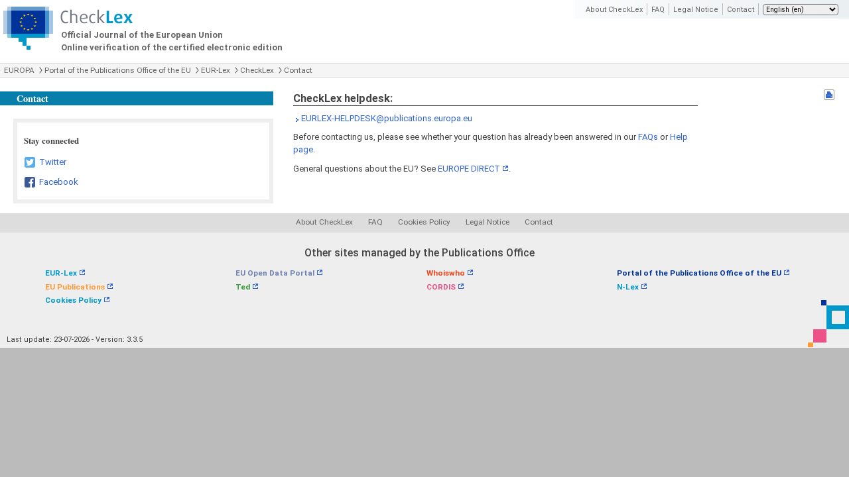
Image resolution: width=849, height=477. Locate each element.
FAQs (648, 137)
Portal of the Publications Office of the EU (117, 70)
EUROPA (19, 70)
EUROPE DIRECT (469, 169)
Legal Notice (695, 9)
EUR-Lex (215, 70)
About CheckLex (614, 9)
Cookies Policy (424, 222)
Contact (740, 9)
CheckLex (257, 70)
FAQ (658, 9)
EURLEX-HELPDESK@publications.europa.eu (386, 118)
